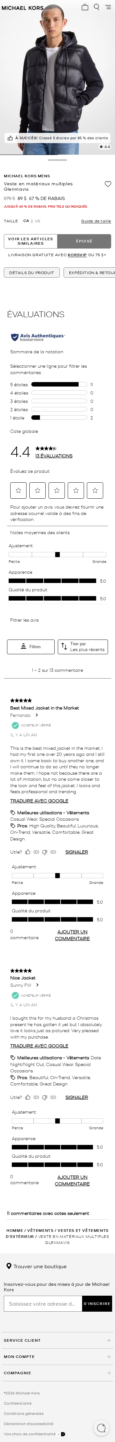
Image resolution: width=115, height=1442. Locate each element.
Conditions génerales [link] (23, 1413)
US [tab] (37, 221)
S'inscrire (97, 1303)
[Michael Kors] (22, 7)
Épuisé (84, 241)
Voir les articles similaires (30, 241)
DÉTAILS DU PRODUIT (31, 272)
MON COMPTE (19, 1356)
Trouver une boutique (39, 1265)
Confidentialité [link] (18, 1403)
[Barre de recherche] (96, 7)
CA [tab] (26, 221)
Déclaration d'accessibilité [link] (28, 1423)
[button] (101, 1428)
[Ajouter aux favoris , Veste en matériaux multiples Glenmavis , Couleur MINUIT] (108, 184)
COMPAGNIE (17, 1373)
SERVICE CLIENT (22, 1340)
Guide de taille (96, 221)
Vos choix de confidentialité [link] (30, 1433)
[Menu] (108, 7)
